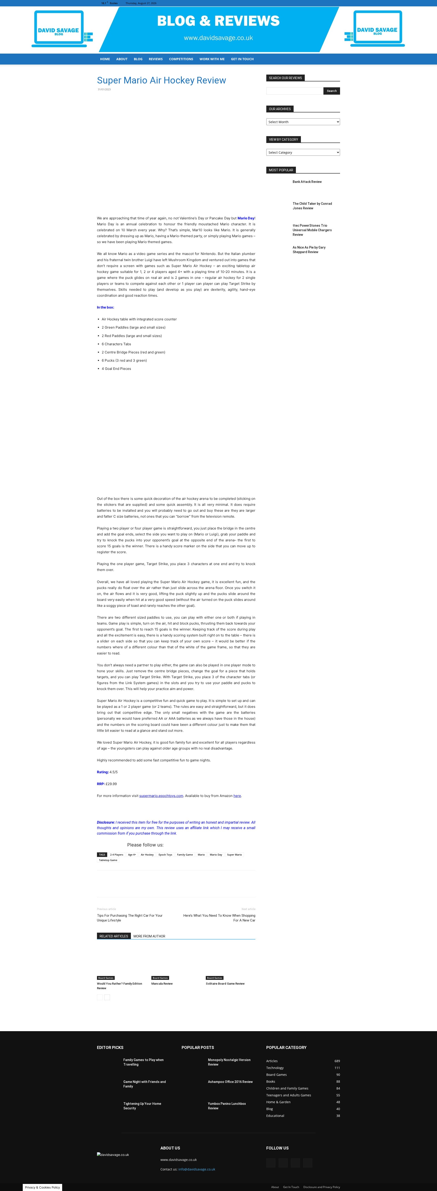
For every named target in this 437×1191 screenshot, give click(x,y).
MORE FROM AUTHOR (149, 936)
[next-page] (107, 997)
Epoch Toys (165, 854)
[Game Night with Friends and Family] (108, 1087)
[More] (144, 99)
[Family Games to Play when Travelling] (108, 1066)
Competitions (181, 59)
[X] (336, 3)
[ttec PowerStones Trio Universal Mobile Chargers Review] (277, 231)
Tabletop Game (108, 860)
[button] (334, 59)
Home (105, 59)
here (237, 796)
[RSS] (329, 3)
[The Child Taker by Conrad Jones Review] (277, 209)
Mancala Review (162, 983)
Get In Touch (242, 59)
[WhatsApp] (133, 99)
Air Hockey (147, 854)
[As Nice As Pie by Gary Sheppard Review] (277, 253)
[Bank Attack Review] (277, 187)
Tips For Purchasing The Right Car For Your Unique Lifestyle (130, 917)
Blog (138, 59)
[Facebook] (314, 3)
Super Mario (234, 854)
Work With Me (212, 59)
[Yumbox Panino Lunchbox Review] (193, 1109)
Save (124, 100)
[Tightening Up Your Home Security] (108, 1109)
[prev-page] (100, 997)
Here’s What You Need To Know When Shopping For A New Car (219, 917)
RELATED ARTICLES (114, 936)
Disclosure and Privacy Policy (321, 1187)
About (121, 59)
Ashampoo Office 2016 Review (230, 1082)
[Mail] (321, 3)
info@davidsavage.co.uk (196, 1169)
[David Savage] (218, 30)
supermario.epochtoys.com (161, 796)
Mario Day (216, 854)
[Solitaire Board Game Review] (230, 963)
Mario (201, 854)
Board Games (105, 977)
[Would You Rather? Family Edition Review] (122, 963)
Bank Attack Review (307, 182)
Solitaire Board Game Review (225, 983)
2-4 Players (116, 854)
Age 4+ (132, 854)
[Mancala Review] (176, 963)
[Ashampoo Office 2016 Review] (193, 1087)
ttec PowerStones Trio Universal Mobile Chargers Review (312, 230)
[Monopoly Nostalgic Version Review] (193, 1066)
